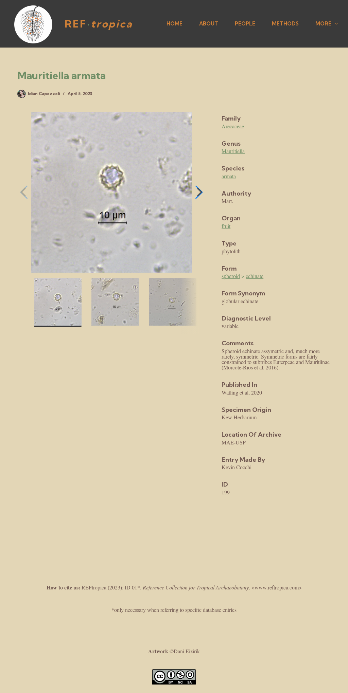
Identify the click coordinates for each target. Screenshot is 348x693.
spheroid (231, 275)
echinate (254, 275)
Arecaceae (233, 126)
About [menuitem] (208, 23)
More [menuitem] (323, 23)
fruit (226, 226)
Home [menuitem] (174, 23)
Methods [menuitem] (285, 23)
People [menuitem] (245, 23)
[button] (198, 192)
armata (229, 176)
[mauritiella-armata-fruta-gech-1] (111, 192)
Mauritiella (233, 150)
